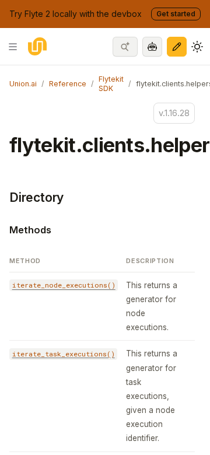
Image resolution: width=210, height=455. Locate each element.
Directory (36, 197)
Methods (30, 230)
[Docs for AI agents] (152, 47)
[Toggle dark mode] (197, 46)
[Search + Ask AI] (125, 47)
